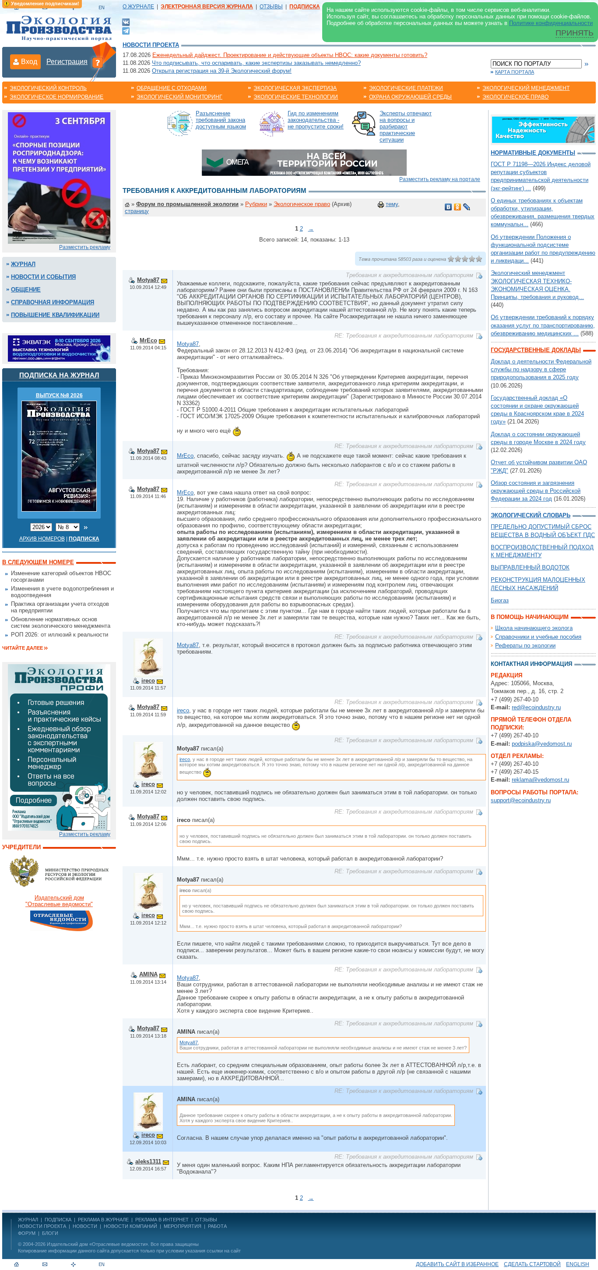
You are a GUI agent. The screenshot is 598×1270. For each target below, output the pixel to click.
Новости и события (43, 277)
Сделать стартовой (532, 1264)
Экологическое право (515, 97)
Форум (26, 1233)
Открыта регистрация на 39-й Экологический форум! (222, 71)
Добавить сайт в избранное (457, 1264)
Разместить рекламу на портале (439, 179)
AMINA (148, 974)
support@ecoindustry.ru (521, 800)
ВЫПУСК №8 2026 (59, 395)
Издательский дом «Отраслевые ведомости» (97, 1244)
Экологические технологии (295, 97)
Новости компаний (130, 1226)
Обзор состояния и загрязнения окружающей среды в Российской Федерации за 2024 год (535, 491)
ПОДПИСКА (58, 1219)
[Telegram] (126, 30)
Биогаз (500, 600)
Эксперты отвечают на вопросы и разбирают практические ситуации (406, 126)
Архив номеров (42, 539)
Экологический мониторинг (179, 97)
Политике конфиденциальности (551, 23)
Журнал (23, 264)
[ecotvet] (59, 747)
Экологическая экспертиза (295, 88)
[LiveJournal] (466, 207)
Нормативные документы (533, 152)
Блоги (50, 1233)
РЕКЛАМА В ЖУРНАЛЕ (103, 1219)
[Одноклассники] (457, 207)
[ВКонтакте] (126, 21)
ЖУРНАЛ (28, 1219)
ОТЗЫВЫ (271, 7)
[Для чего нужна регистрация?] (97, 62)
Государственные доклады (536, 350)
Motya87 (148, 280)
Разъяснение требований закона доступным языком (221, 120)
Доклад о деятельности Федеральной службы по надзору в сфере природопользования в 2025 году (541, 369)
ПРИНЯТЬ (575, 32)
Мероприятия (182, 1226)
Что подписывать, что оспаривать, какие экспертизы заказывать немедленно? (256, 63)
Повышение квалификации (55, 315)
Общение (26, 289)
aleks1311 (148, 1161)
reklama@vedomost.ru (540, 779)
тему (392, 204)
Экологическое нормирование (56, 97)
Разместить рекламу (84, 247)
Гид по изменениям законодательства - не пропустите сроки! (316, 120)
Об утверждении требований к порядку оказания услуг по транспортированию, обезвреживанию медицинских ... (543, 325)
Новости (85, 1226)
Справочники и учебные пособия (538, 636)
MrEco (148, 340)
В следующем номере (38, 562)
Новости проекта (151, 45)
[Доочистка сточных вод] (543, 129)
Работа (217, 1226)
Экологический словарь (530, 515)
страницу (137, 211)
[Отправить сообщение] (164, 280)
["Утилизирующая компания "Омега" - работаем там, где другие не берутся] (304, 162)
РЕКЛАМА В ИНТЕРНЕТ (162, 1219)
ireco (148, 680)
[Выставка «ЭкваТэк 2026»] (59, 348)
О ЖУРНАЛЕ (138, 7)
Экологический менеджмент (526, 88)
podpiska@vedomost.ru (542, 743)
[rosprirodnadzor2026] (59, 177)
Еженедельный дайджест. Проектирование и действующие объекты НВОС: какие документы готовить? (289, 55)
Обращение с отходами (172, 88)
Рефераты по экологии (525, 645)
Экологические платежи (406, 88)
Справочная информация (52, 302)
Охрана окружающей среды (410, 97)
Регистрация (67, 61)
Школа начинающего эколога (534, 628)
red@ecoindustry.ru (536, 707)
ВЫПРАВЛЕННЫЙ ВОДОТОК (530, 567)
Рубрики (256, 204)
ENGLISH (577, 1264)
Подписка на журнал (59, 375)
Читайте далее (22, 648)
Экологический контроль (48, 88)
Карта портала (514, 72)
